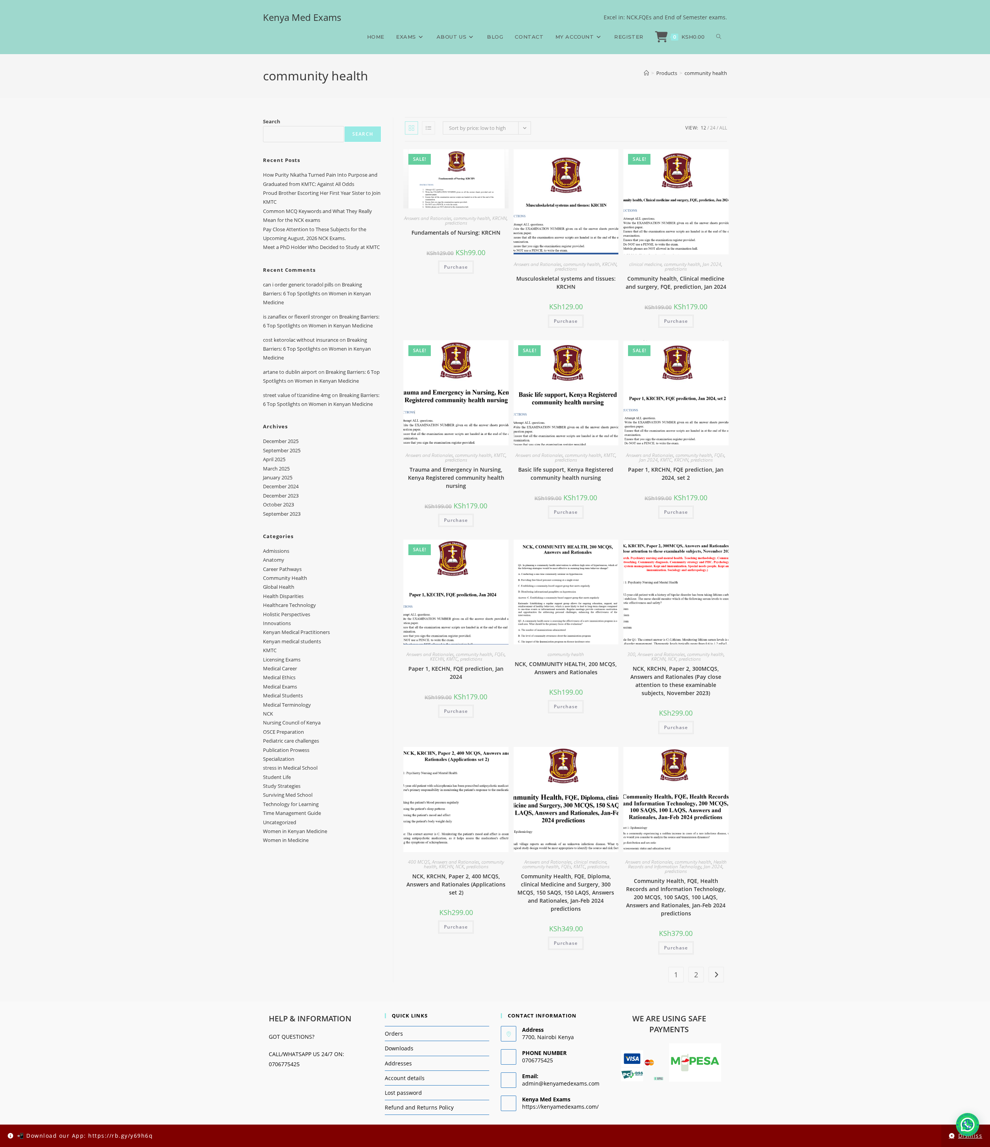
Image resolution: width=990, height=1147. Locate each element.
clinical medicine (645, 264)
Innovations (277, 623)
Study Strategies (281, 785)
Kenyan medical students (292, 641)
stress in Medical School (290, 767)
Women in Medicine (286, 840)
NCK (672, 659)
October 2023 (278, 504)
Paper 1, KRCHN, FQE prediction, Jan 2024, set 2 (676, 473)
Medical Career (280, 668)
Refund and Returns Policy (419, 1107)
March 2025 (276, 468)
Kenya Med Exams (302, 17)
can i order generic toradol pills (298, 284)
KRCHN (499, 218)
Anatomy (273, 559)
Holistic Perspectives (286, 614)
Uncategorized (279, 822)
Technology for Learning (291, 804)
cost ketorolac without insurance (300, 339)
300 (631, 654)
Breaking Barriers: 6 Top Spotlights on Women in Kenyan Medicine (317, 293)
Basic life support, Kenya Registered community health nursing (565, 473)
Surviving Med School (287, 794)
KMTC (499, 455)
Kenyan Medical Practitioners (296, 632)
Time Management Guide (292, 813)
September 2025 (281, 450)
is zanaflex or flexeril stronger (297, 316)
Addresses (398, 1063)
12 (703, 127)
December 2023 (281, 495)
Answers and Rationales (427, 218)
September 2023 (281, 513)
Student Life (277, 777)
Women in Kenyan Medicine (295, 831)
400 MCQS (419, 862)
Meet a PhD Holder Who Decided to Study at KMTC (321, 247)
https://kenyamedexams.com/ (560, 1106)
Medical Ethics (279, 677)
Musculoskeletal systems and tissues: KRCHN (566, 282)
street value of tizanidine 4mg (297, 395)
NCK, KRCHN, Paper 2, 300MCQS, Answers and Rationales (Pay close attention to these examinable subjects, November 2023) (675, 681)
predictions (456, 223)
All (723, 127)
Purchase (456, 267)
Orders (394, 1033)
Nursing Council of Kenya (292, 722)
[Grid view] (411, 128)
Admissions (276, 550)
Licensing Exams (281, 659)
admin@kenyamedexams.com (560, 1083)
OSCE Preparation (283, 731)
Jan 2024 (712, 264)
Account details (405, 1078)
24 (712, 127)
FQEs (719, 455)
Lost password (403, 1092)
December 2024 (281, 486)
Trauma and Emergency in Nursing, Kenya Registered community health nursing (456, 477)
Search (271, 121)
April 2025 (274, 459)
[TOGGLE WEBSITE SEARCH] (718, 36)
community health (705, 73)
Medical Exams (280, 686)
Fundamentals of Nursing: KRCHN (455, 232)
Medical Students (283, 695)
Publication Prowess (286, 749)
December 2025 (281, 441)
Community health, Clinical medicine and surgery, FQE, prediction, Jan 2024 (676, 282)
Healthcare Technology (289, 605)
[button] (967, 1124)
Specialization (278, 758)
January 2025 (277, 477)
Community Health (285, 577)
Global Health (278, 586)
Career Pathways (282, 569)
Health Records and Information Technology (677, 864)
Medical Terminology (287, 704)
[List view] (428, 128)
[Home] (646, 73)
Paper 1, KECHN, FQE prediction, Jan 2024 (456, 672)
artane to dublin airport (290, 371)
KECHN (437, 659)
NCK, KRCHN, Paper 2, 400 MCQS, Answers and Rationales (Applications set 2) (455, 884)
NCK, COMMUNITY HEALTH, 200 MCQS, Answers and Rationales (566, 668)
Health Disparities (283, 596)
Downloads (399, 1048)
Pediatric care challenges (291, 740)
